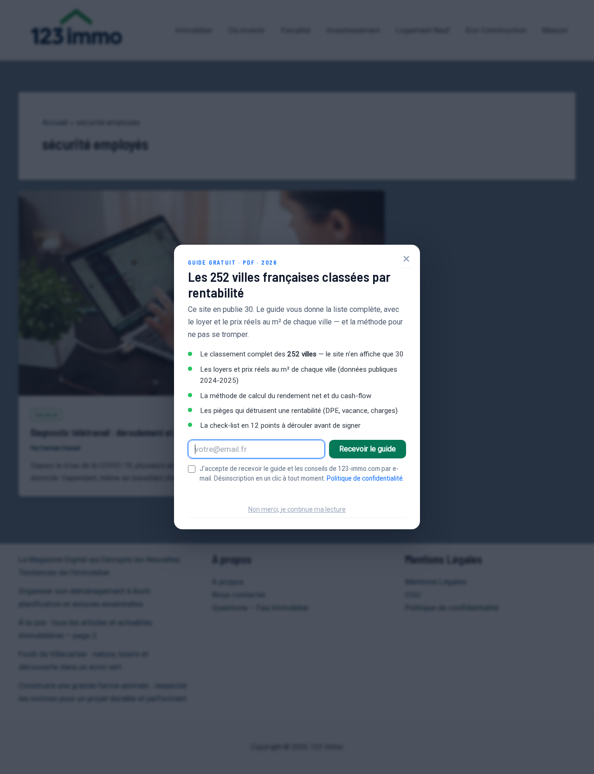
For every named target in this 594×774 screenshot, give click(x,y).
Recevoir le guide (367, 448)
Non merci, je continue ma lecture (297, 509)
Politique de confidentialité (365, 478)
